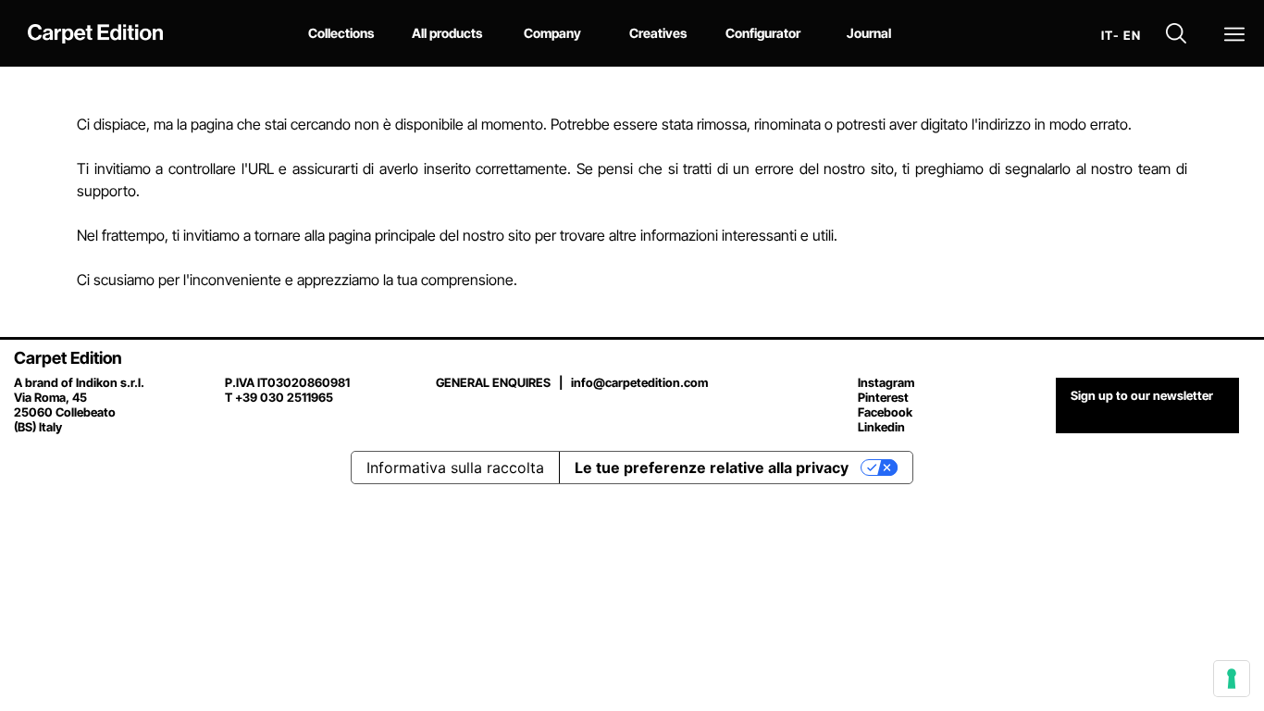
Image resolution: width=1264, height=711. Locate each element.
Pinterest (883, 397)
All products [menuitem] (447, 33)
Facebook (885, 412)
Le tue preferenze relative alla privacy (712, 467)
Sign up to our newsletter (1142, 395)
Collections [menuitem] (341, 33)
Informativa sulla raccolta (455, 467)
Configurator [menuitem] (762, 33)
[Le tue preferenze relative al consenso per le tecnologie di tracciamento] (1231, 678)
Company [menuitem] (552, 33)
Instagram (886, 382)
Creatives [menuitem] (658, 33)
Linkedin (881, 426)
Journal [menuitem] (869, 33)
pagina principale (382, 235)
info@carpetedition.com (639, 382)
